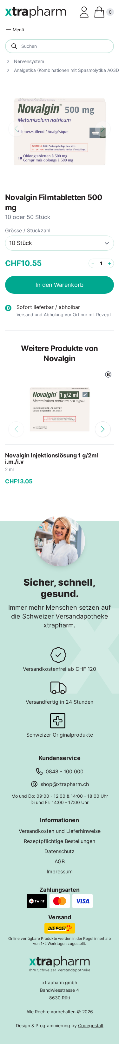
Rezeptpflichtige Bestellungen (59, 841)
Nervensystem (29, 61)
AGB (60, 861)
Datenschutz (59, 851)
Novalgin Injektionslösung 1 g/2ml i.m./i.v (51, 458)
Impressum (60, 871)
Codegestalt (90, 1025)
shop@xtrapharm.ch (65, 784)
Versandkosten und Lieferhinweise (60, 831)
